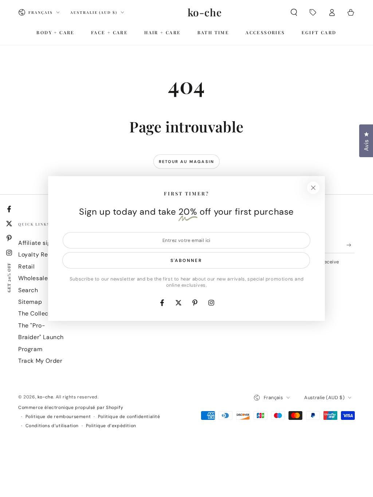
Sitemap (30, 302)
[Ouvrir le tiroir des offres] (312, 12)
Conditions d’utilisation (52, 426)
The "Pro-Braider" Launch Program (41, 337)
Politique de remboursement (58, 417)
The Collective (38, 313)
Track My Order (40, 361)
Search (28, 290)
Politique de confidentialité (129, 417)
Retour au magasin (186, 161)
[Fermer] (313, 188)
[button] (293, 12)
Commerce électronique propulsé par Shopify (70, 407)
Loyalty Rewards (42, 254)
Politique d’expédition (111, 426)
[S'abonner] (350, 245)
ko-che (46, 397)
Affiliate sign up (40, 243)
